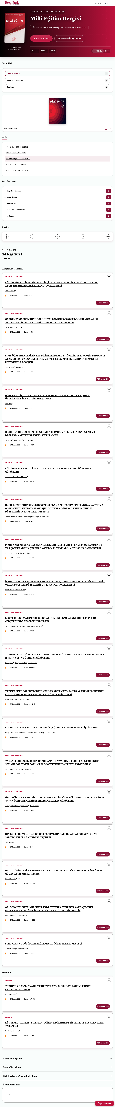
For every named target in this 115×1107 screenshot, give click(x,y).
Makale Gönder (42, 38)
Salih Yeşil (18, 327)
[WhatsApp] (32, 236)
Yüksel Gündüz (10, 879)
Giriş (106, 3)
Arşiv (4, 137)
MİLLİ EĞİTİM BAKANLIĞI (52, 12)
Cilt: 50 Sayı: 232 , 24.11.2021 (18, 159)
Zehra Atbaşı (34, 806)
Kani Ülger (8, 404)
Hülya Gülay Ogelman (23, 553)
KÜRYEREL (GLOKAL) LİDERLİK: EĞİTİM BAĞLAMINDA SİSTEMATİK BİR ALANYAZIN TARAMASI (54, 1024)
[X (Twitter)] (57, 236)
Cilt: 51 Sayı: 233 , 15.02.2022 (17, 147)
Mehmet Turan (23, 949)
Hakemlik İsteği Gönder (71, 38)
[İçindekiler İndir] (108, 203)
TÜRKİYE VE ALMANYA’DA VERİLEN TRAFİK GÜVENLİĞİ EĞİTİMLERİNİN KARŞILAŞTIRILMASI (48, 987)
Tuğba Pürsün (23, 806)
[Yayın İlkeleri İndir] (108, 197)
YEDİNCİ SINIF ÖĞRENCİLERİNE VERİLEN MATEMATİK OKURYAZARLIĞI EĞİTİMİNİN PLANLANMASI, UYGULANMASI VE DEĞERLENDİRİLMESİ (54, 692)
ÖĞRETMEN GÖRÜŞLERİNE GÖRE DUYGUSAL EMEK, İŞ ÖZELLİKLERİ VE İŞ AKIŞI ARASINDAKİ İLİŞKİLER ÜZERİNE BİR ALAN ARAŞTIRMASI (51, 320)
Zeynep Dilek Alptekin (23, 769)
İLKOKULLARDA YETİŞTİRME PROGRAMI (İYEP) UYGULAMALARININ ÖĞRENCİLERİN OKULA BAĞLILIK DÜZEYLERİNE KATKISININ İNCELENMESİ (55, 583)
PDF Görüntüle (102, 303)
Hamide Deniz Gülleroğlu (36, 733)
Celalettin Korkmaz (12, 1031)
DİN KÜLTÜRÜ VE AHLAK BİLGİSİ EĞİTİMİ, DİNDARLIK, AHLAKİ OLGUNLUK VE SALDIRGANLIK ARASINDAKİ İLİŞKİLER (51, 835)
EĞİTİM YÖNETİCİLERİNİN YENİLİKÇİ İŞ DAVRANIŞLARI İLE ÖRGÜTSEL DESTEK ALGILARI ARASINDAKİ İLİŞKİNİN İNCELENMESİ (51, 284)
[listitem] (57, 73)
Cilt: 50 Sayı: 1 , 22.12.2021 (16, 153)
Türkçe (96, 3)
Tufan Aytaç (9, 915)
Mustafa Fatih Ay (11, 842)
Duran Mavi (9, 327)
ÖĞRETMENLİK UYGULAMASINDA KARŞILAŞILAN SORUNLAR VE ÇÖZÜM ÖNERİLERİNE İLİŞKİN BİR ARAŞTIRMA (47, 397)
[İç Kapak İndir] (108, 216)
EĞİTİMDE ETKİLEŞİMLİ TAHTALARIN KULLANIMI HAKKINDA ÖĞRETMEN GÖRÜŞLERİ (48, 470)
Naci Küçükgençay (12, 626)
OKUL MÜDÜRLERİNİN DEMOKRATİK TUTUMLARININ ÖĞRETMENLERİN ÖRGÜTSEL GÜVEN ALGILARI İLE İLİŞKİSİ (53, 872)
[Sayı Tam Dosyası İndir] (108, 191)
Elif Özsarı (8, 440)
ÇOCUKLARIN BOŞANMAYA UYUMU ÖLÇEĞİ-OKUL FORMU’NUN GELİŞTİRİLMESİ (52, 727)
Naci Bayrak (9, 367)
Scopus (34, 51)
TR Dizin (44, 51)
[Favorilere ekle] (109, 277)
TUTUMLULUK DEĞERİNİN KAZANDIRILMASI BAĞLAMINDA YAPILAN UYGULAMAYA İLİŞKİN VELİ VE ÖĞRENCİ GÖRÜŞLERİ (54, 656)
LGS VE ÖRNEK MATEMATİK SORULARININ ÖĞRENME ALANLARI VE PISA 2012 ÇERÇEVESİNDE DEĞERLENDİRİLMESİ (50, 619)
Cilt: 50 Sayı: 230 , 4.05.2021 (17, 170)
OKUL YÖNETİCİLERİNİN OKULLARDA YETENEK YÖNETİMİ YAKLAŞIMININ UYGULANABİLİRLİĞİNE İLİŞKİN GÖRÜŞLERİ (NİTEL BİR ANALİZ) (49, 909)
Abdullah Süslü (10, 994)
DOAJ (53, 51)
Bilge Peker (38, 626)
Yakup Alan (9, 769)
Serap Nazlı (9, 733)
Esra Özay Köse (11, 477)
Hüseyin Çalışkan (21, 663)
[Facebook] (7, 236)
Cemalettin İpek (21, 915)
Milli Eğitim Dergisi (55, 18)
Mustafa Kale (9, 590)
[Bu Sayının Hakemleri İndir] (108, 210)
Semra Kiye (50, 733)
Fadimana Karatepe (26, 626)
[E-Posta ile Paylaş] (108, 236)
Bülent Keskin (22, 477)
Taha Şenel (9, 663)
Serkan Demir (20, 590)
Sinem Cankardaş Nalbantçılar (29, 517)
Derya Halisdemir (20, 733)
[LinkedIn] (83, 236)
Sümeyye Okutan (11, 806)
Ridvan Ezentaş (23, 699)
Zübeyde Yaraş (10, 949)
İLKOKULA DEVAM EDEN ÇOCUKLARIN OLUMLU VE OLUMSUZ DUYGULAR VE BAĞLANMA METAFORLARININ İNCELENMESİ (50, 433)
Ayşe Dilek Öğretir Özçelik (23, 440)
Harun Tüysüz (10, 291)
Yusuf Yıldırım (32, 663)
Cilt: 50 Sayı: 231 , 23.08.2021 (17, 165)
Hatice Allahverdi (11, 517)
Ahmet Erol (9, 553)
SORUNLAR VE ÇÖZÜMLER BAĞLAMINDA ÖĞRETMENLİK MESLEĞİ (43, 943)
